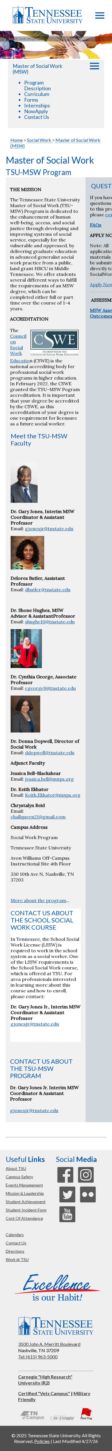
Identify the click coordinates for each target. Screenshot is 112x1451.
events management (24, 1185)
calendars (15, 1234)
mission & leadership (25, 1193)
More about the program (38, 900)
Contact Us (36, 117)
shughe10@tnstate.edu (50, 622)
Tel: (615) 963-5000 (37, 1356)
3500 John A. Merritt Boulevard (49, 1344)
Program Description (37, 85)
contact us (16, 1242)
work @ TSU (17, 1259)
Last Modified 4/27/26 (75, 1441)
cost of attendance (24, 1218)
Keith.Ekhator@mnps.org (52, 795)
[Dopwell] (25, 731)
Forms (31, 100)
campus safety (19, 1176)
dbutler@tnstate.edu (47, 589)
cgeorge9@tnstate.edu (50, 688)
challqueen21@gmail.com (38, 817)
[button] (99, 17)
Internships (37, 105)
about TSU (16, 1168)
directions (15, 1251)
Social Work (39, 140)
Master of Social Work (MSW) (37, 69)
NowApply (36, 111)
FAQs (95, 225)
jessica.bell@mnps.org (49, 779)
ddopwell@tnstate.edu (49, 752)
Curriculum (36, 94)
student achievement (26, 1201)
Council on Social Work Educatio (20, 348)
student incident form (26, 1209)
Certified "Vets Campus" (44, 1393)
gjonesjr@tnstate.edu (49, 528)
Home (16, 140)
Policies (42, 1441)
